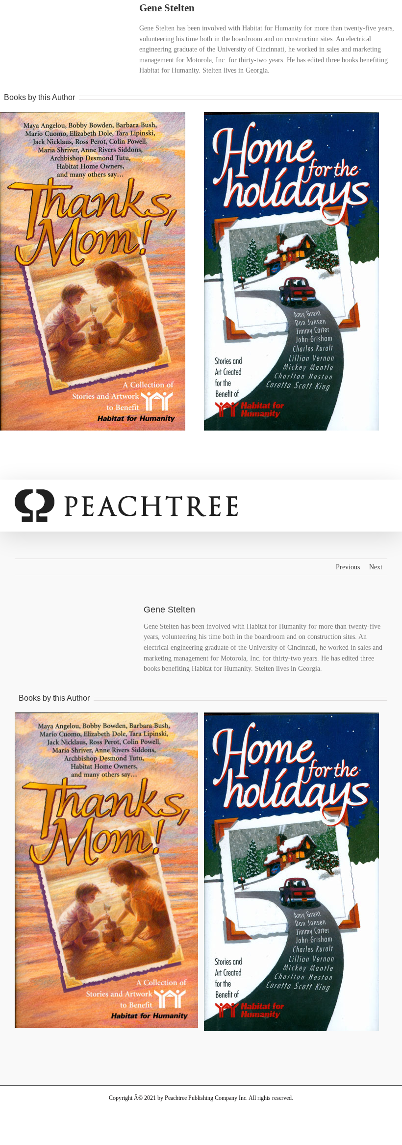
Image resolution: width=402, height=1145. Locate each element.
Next (375, 567)
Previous (348, 567)
